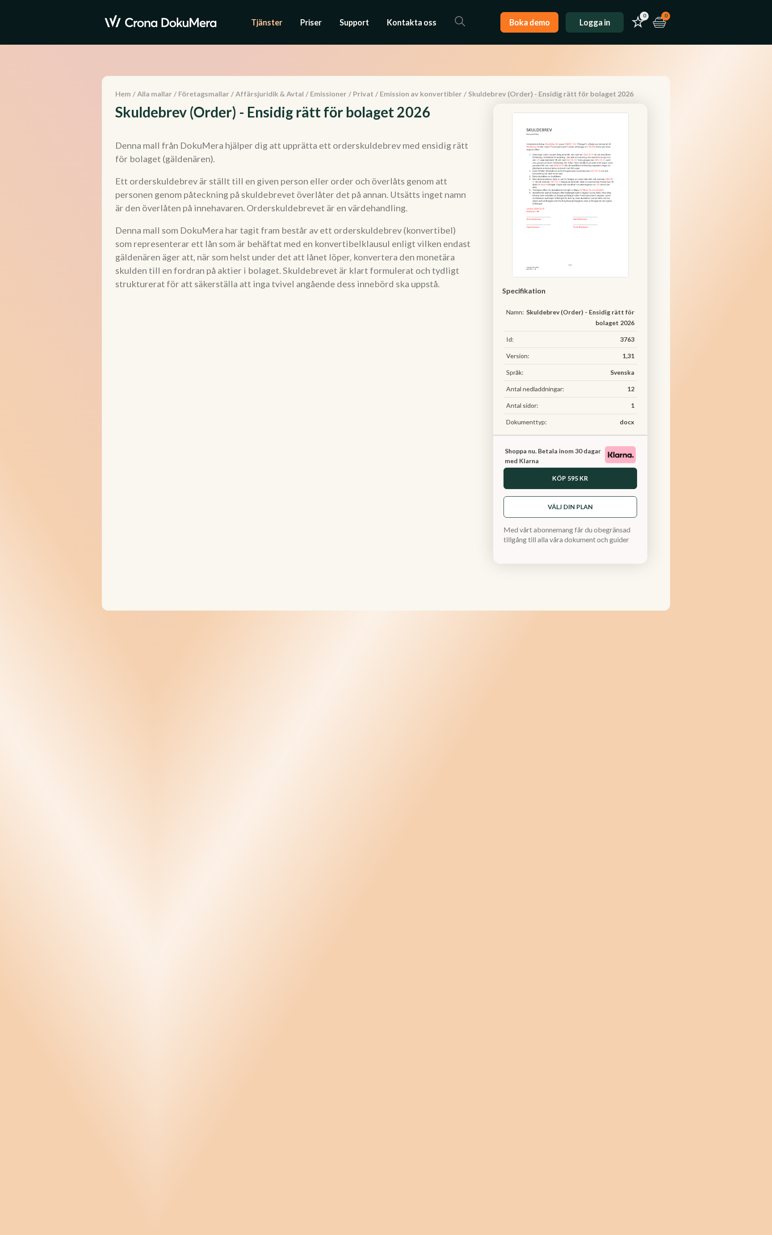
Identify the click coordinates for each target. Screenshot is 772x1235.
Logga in (594, 22)
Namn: (515, 312)
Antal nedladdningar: (535, 389)
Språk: (515, 372)
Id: (510, 339)
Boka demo (529, 22)
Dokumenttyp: (526, 422)
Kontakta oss (411, 22)
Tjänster (266, 22)
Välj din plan (570, 507)
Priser (311, 22)
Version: (517, 356)
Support (354, 22)
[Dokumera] (160, 22)
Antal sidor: (522, 405)
